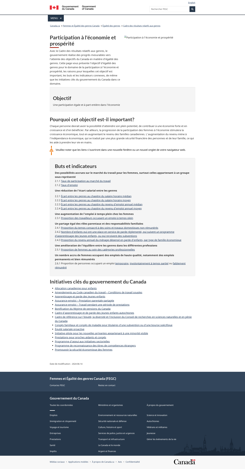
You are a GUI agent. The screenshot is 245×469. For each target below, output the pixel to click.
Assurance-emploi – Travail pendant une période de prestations (92, 304)
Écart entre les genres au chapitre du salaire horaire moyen (96, 200)
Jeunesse (151, 433)
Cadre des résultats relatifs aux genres (141, 25)
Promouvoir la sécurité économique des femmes (83, 349)
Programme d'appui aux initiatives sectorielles (82, 341)
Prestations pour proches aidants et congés (80, 337)
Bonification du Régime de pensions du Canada (83, 308)
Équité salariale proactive (69, 329)
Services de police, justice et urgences (116, 433)
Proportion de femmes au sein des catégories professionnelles (98, 249)
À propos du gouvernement (160, 405)
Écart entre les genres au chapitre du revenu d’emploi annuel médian (101, 204)
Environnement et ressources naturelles (117, 415)
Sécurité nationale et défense (112, 421)
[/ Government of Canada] (73, 7)
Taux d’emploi (69, 185)
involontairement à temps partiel (149, 263)
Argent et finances (107, 451)
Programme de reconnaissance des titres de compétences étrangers (95, 345)
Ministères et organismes (110, 405)
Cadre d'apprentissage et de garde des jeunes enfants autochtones (94, 313)
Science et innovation (157, 415)
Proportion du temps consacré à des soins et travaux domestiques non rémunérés (109, 227)
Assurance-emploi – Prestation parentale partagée (84, 300)
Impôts (53, 451)
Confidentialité (133, 461)
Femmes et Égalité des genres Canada (81, 25)
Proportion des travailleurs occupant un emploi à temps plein (97, 218)
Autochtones (153, 421)
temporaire (121, 263)
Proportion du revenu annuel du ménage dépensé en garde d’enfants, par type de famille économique (121, 240)
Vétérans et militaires (157, 427)
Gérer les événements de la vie (161, 439)
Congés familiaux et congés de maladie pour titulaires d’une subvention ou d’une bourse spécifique (113, 325)
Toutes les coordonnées (61, 405)
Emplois (53, 415)
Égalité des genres (111, 25)
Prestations (55, 439)
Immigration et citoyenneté (63, 421)
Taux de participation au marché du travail (86, 181)
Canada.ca (55, 25)
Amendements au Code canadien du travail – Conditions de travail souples (98, 292)
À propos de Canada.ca (103, 461)
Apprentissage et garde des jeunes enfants (80, 296)
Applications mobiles (78, 461)
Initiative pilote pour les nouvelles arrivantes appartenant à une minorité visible (101, 333)
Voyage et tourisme (59, 427)
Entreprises (55, 433)
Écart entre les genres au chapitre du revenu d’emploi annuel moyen (101, 208)
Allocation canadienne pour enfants (76, 288)
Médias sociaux (57, 461)
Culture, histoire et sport (110, 427)
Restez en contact (106, 385)
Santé (52, 445)
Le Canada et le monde (109, 445)
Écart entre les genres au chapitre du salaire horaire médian (96, 196)
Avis (120, 461)
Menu (57, 18)
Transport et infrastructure (111, 439)
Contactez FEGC (57, 385)
